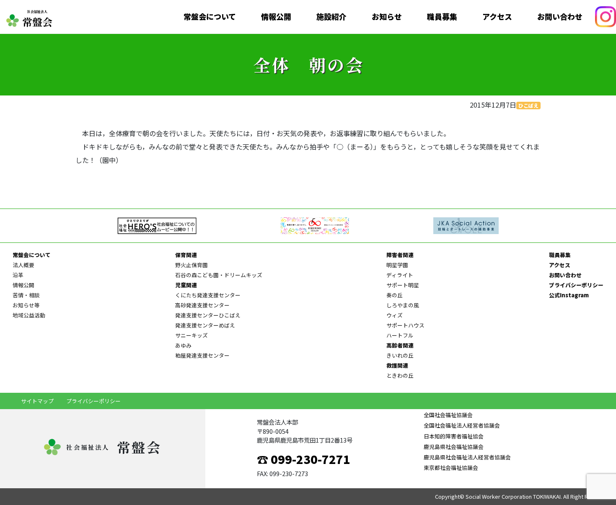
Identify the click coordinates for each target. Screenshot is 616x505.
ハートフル (400, 335)
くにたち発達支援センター (208, 295)
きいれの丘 (400, 355)
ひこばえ (528, 105)
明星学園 (397, 265)
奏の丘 (394, 295)
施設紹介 (331, 16)
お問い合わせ (559, 16)
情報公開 (276, 16)
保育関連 (186, 255)
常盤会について (210, 16)
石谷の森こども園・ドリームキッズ (218, 275)
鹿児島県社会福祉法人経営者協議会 (467, 457)
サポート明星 (402, 285)
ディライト (399, 275)
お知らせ (387, 16)
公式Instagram (569, 295)
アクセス (497, 16)
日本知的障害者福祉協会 (454, 436)
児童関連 (186, 285)
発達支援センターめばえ (205, 325)
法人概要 (23, 265)
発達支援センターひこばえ (208, 315)
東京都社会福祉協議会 (451, 468)
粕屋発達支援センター (202, 355)
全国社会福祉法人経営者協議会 (462, 425)
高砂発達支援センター (202, 305)
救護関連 (397, 365)
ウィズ (394, 315)
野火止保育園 (191, 265)
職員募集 (442, 16)
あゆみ (183, 345)
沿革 (18, 275)
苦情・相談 (26, 295)
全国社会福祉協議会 (448, 415)
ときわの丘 (400, 375)
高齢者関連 (400, 345)
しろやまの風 (402, 305)
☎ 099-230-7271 (303, 459)
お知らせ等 (26, 305)
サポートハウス (405, 325)
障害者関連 (400, 255)
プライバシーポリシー (576, 285)
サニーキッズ (191, 335)
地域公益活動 (29, 315)
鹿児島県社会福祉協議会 (454, 447)
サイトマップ (37, 401)
